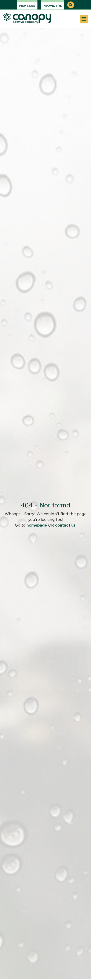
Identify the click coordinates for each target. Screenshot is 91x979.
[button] (70, 4)
